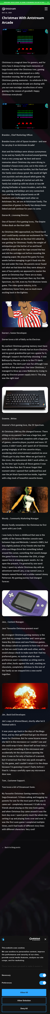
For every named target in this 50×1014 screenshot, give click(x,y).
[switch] (42, 983)
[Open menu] (46, 9)
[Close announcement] (48, 2)
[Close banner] (45, 939)
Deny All (24, 1008)
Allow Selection (24, 1000)
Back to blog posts (11, 847)
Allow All (24, 992)
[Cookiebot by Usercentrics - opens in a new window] (30, 939)
